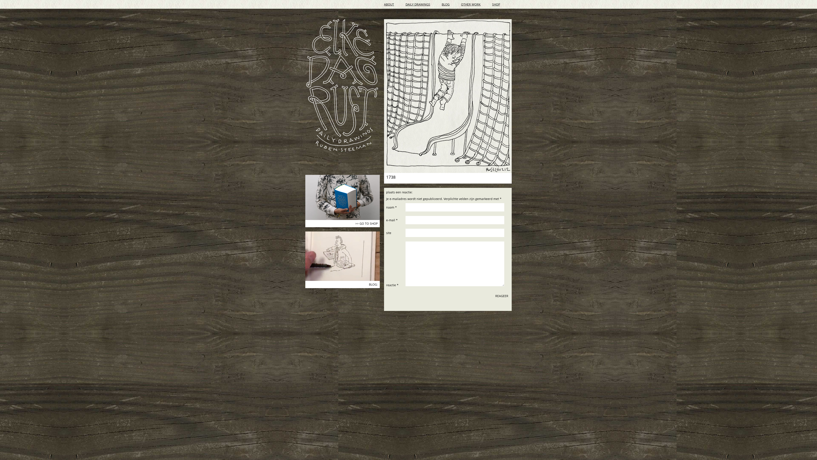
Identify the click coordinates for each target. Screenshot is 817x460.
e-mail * (392, 220)
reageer (501, 296)
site (388, 233)
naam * (391, 207)
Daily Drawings (418, 4)
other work (471, 4)
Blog (446, 4)
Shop (496, 4)
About (389, 4)
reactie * (392, 285)
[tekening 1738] (448, 96)
